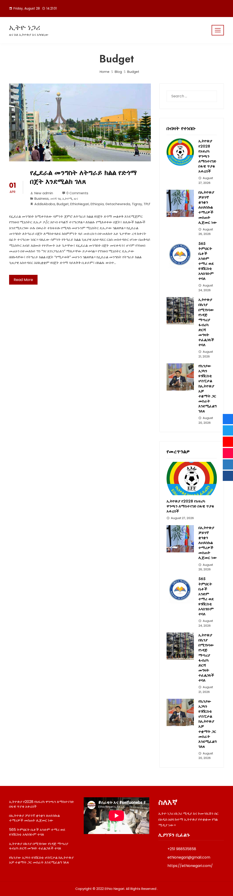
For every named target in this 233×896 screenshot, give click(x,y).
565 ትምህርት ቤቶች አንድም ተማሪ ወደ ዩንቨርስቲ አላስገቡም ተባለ (206, 261)
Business (41, 198)
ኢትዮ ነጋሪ (25, 27)
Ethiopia (97, 204)
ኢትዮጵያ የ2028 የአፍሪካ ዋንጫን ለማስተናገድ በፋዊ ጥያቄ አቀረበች (207, 156)
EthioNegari (79, 204)
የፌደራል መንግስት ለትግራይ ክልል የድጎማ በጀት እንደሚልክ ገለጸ (83, 177)
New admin (43, 193)
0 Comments (77, 193)
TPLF (147, 204)
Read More (23, 279)
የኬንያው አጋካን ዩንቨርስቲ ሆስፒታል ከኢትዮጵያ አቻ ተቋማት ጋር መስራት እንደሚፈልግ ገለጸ (207, 388)
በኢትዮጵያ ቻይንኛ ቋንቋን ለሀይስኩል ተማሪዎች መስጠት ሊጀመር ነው (207, 207)
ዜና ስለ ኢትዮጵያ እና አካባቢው (28, 34)
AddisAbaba (44, 204)
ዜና (76, 198)
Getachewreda (117, 204)
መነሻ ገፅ (55, 198)
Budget (63, 204)
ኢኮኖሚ (67, 198)
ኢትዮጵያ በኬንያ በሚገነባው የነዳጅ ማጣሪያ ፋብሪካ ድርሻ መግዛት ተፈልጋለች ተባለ (206, 322)
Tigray (137, 204)
